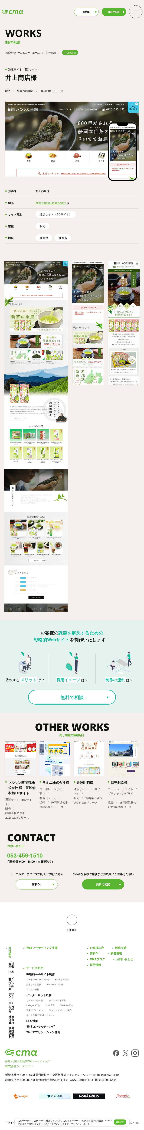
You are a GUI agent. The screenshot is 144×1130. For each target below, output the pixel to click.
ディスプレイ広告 (57, 1000)
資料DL (86, 12)
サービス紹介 (34, 967)
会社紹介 (10, 952)
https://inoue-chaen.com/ (50, 203)
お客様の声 (97, 947)
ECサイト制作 (62, 979)
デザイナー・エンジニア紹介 (11, 1003)
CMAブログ (97, 959)
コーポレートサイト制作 (38, 979)
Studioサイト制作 (55, 984)
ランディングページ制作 (60, 1010)
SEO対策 (32, 1020)
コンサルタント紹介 (11, 983)
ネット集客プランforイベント (40, 1015)
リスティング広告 (34, 1000)
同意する (120, 1122)
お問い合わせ (124, 959)
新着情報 (116, 953)
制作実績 (51, 52)
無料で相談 (114, 12)
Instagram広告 (33, 1005)
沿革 (11, 972)
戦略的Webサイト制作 (40, 974)
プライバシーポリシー (81, 1123)
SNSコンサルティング (40, 1026)
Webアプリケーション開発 (43, 1032)
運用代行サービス (34, 1010)
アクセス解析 (32, 989)
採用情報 (95, 964)
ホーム (22, 52)
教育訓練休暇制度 (11, 1032)
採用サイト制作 (33, 984)
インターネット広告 (39, 995)
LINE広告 (50, 1005)
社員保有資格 (11, 1019)
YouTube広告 (66, 1005)
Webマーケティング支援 (42, 947)
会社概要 (11, 965)
